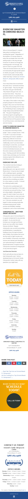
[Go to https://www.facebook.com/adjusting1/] (14, 9)
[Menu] (14, 496)
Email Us (23, 490)
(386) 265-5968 (14, 17)
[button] (14, 400)
